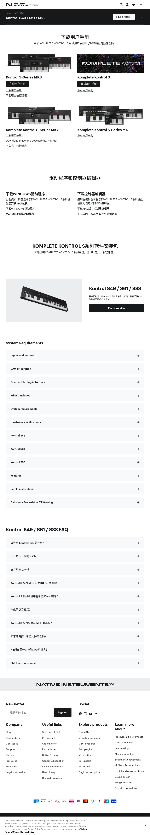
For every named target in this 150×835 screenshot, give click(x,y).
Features (16, 475)
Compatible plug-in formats (28, 382)
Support (10, 749)
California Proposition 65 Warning (32, 502)
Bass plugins (85, 749)
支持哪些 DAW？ (20, 569)
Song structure (123, 782)
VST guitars (85, 761)
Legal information (16, 772)
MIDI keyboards (87, 743)
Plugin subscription (89, 772)
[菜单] (141, 4)
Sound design (122, 777)
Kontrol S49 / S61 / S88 (25, 18)
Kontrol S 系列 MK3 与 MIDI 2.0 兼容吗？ (35, 583)
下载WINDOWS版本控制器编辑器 (97, 214)
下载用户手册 (14, 90)
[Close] (145, 825)
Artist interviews (124, 742)
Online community (52, 766)
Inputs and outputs (22, 355)
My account (48, 738)
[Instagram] (85, 713)
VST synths (85, 755)
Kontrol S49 (18, 435)
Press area (11, 761)
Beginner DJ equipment (128, 759)
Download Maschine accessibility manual (31, 140)
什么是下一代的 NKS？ (24, 556)
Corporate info (14, 738)
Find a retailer (123, 17)
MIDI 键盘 (19, 13)
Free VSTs (84, 732)
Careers (10, 755)
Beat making (122, 748)
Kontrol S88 (18, 462)
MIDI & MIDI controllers (127, 765)
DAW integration (21, 368)
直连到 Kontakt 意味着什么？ (28, 543)
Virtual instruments (89, 738)
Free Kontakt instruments (129, 737)
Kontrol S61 (18, 448)
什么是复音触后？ (21, 609)
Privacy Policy (27, 832)
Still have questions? (23, 663)
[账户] (127, 4)
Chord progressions (126, 788)
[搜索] (121, 4)
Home (9, 13)
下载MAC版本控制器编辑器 (93, 208)
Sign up (62, 712)
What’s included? (21, 395)
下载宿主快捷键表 (16, 95)
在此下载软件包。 (105, 252)
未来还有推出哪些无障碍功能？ (29, 636)
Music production (124, 754)
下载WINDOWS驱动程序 (20, 208)
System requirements (24, 408)
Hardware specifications (26, 422)
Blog (8, 732)
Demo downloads (52, 778)
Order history (49, 743)
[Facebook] (80, 713)
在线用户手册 (17, 83)
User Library (48, 772)
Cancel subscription (53, 761)
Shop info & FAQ (51, 732)
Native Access (50, 755)
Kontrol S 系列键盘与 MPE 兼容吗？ (32, 623)
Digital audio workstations (129, 771)
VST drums (85, 766)
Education (11, 766)
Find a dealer (49, 749)
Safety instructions (22, 489)
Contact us (12, 743)
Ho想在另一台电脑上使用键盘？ (29, 649)
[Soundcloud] (96, 713)
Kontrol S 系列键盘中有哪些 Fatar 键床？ (35, 596)
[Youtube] (90, 713)
